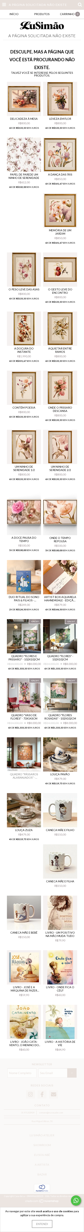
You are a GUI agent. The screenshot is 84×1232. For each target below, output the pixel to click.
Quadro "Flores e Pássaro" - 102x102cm (24, 657)
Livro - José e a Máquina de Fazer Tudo (24, 988)
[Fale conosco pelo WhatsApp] (76, 1200)
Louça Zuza (24, 830)
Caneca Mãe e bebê (24, 932)
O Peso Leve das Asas (24, 289)
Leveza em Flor (60, 118)
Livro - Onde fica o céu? (60, 988)
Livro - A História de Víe (60, 1043)
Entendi (42, 1224)
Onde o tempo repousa (60, 539)
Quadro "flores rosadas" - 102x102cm (60, 716)
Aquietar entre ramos (60, 350)
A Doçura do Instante (24, 350)
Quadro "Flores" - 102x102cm (60, 657)
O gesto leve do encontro (60, 291)
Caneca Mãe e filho (60, 830)
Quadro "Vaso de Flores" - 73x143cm (24, 716)
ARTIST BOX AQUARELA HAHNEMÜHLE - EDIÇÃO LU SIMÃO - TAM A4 (60, 598)
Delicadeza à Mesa (24, 118)
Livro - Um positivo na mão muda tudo (60, 934)
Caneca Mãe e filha (60, 881)
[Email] (53, 1094)
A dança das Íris (60, 174)
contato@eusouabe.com (51, 1112)
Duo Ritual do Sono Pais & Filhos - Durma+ (24, 598)
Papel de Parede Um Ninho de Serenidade (24, 176)
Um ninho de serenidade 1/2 (24, 468)
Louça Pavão (60, 774)
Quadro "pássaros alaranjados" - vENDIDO (24, 776)
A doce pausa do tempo (24, 539)
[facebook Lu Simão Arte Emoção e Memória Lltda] (42, 1094)
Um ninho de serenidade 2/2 (60, 468)
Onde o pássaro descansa (60, 409)
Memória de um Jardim (60, 232)
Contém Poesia (24, 407)
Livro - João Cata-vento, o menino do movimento (24, 1043)
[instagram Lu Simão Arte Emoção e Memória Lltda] (30, 1094)
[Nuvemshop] (42, 1202)
